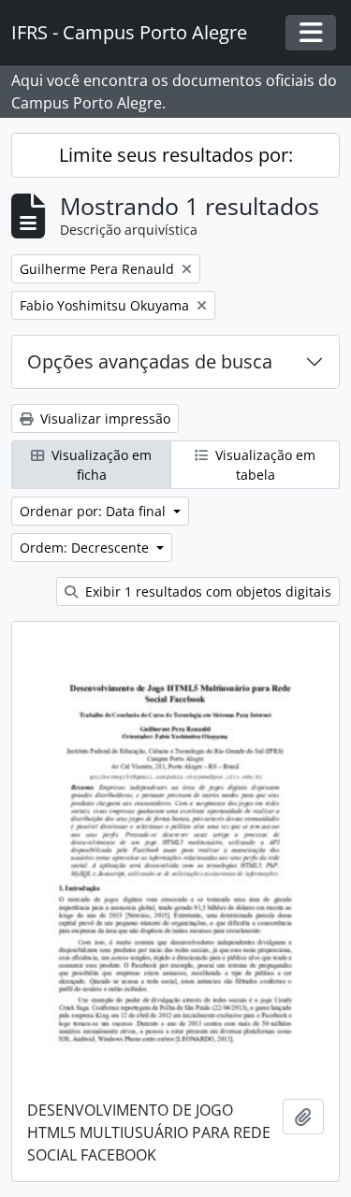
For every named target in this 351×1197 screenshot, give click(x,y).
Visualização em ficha (100, 464)
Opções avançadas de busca (149, 361)
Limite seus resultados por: (176, 154)
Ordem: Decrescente (86, 547)
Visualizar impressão (103, 418)
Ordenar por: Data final (94, 511)
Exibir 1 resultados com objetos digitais (206, 591)
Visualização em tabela (263, 464)
